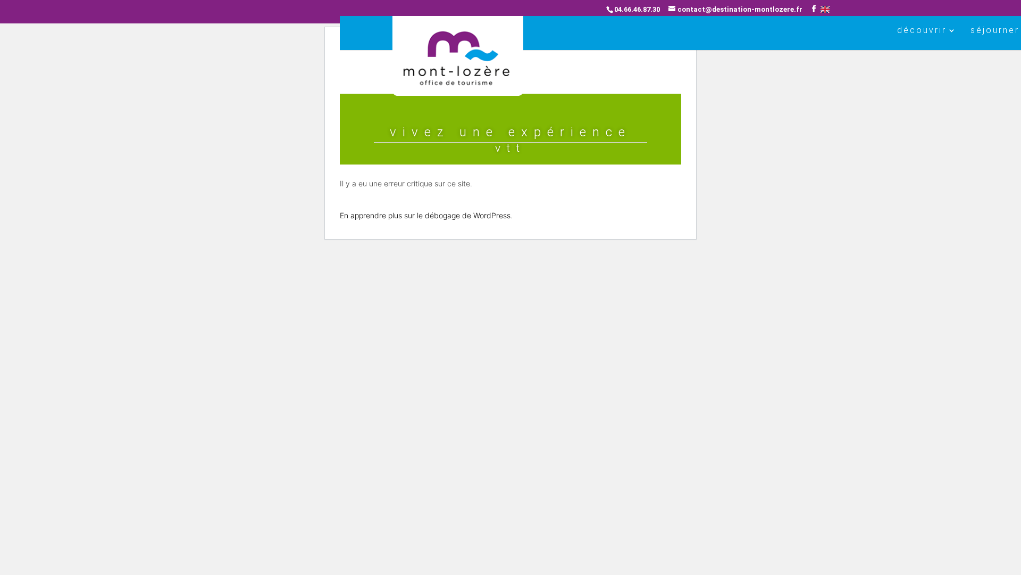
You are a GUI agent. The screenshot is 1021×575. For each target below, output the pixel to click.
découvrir (922, 31)
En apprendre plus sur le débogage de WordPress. (426, 215)
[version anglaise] (825, 9)
